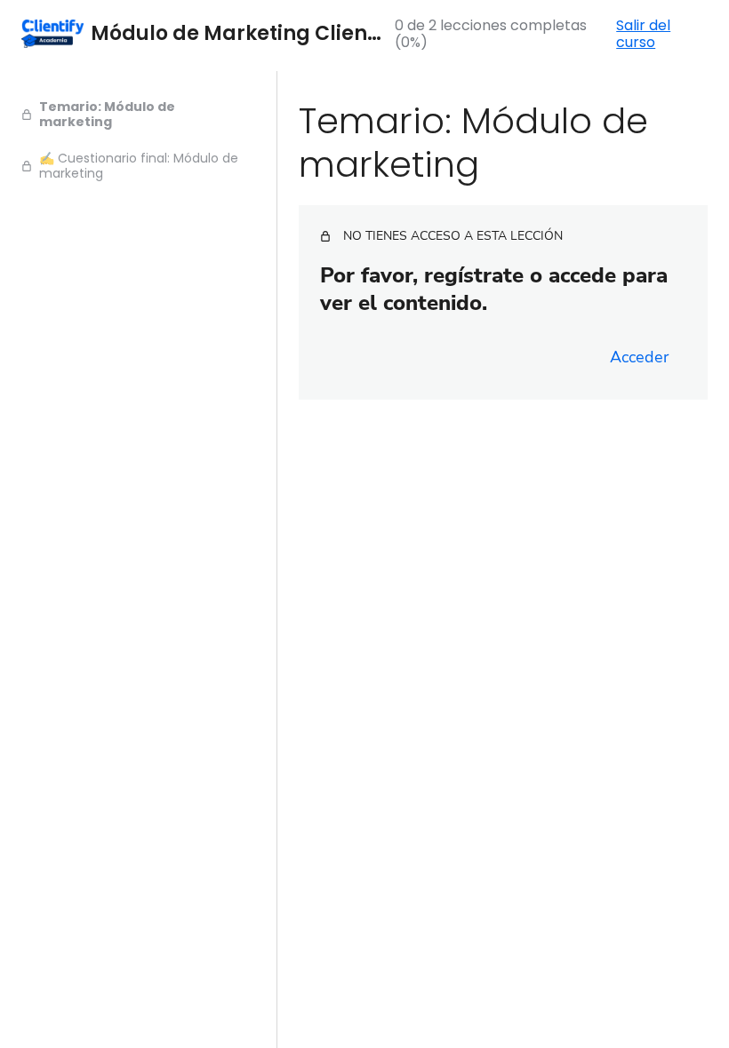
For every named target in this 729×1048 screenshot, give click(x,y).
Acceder (639, 357)
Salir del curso (643, 33)
